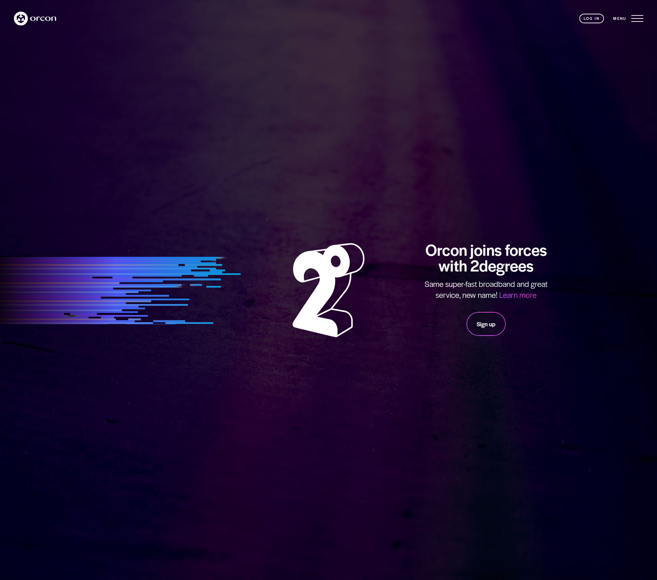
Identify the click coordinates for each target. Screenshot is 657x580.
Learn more (518, 294)
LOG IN (592, 18)
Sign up (486, 324)
